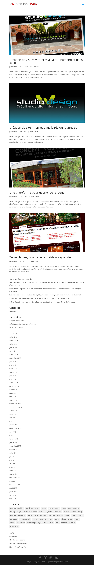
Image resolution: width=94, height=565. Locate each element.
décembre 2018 (15, 358)
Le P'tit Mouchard (16, 327)
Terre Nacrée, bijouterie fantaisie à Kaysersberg (41, 257)
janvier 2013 (13, 425)
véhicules (72, 523)
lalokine (12, 295)
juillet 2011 (13, 453)
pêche (35, 519)
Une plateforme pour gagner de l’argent (36, 192)
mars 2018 (13, 368)
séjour (40, 523)
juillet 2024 (13, 344)
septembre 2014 (15, 407)
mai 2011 (12, 460)
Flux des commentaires (18, 543)
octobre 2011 (14, 449)
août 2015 (13, 393)
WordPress (63, 562)
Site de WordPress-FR (17, 547)
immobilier (43, 515)
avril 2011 (13, 463)
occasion (80, 515)
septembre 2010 (15, 484)
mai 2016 (12, 379)
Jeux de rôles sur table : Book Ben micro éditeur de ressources (32, 282)
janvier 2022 (13, 347)
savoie (12, 523)
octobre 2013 (14, 411)
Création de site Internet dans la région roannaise (43, 127)
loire (73, 515)
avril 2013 (13, 418)
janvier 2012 (13, 442)
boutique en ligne (16, 512)
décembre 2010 (15, 477)
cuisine (73, 512)
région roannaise (67, 519)
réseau (77, 519)
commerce (57, 512)
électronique (14, 526)
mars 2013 (13, 421)
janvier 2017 (13, 372)
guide (36, 515)
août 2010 (13, 488)
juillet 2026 (13, 337)
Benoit (14, 67)
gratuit (30, 515)
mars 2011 (13, 467)
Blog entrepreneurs (16, 321)
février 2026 (13, 340)
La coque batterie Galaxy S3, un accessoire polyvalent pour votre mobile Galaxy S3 (50, 295)
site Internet (21, 523)
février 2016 (13, 382)
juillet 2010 (13, 491)
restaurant (42, 519)
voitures (64, 523)
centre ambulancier (30, 512)
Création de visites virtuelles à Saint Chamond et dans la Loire (46, 61)
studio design (31, 523)
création (66, 512)
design (80, 512)
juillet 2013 (13, 414)
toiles (57, 523)
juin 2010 (12, 495)
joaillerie (52, 515)
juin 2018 (12, 361)
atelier (51, 508)
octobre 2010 (14, 481)
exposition (21, 515)
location (60, 515)
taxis (51, 523)
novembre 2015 (15, 386)
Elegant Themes (40, 562)
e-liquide (13, 515)
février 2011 (13, 470)
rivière (50, 519)
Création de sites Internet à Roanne (22, 324)
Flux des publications (17, 540)
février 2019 (13, 354)
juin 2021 (12, 351)
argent (37, 508)
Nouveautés (34, 67)
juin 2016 (12, 376)
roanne (56, 519)
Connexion (13, 536)
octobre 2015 (14, 390)
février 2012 (13, 439)
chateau (41, 512)
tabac (46, 523)
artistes (44, 508)
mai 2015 (12, 397)
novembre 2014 (15, 404)
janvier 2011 (13, 474)
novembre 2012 (15, 428)
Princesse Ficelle (25, 519)
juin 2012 (12, 432)
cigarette (49, 512)
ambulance (29, 508)
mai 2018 (12, 365)
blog (69, 508)
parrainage (14, 519)
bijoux (64, 508)
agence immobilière (16, 508)
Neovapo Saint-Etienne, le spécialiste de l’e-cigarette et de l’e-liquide (44, 298)
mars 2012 (13, 435)
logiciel (67, 515)
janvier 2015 (13, 400)
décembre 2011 (15, 446)
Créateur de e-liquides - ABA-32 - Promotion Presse (28, 289)
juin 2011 (12, 456)
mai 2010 (12, 499)
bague (57, 508)
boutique (76, 508)
